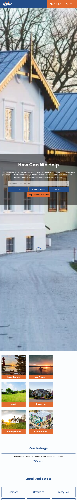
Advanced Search (38, 189)
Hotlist (18, 189)
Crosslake (38, 492)
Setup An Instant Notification (38, 195)
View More (38, 461)
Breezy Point (63, 492)
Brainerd (13, 492)
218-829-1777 (61, 4)
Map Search (58, 189)
